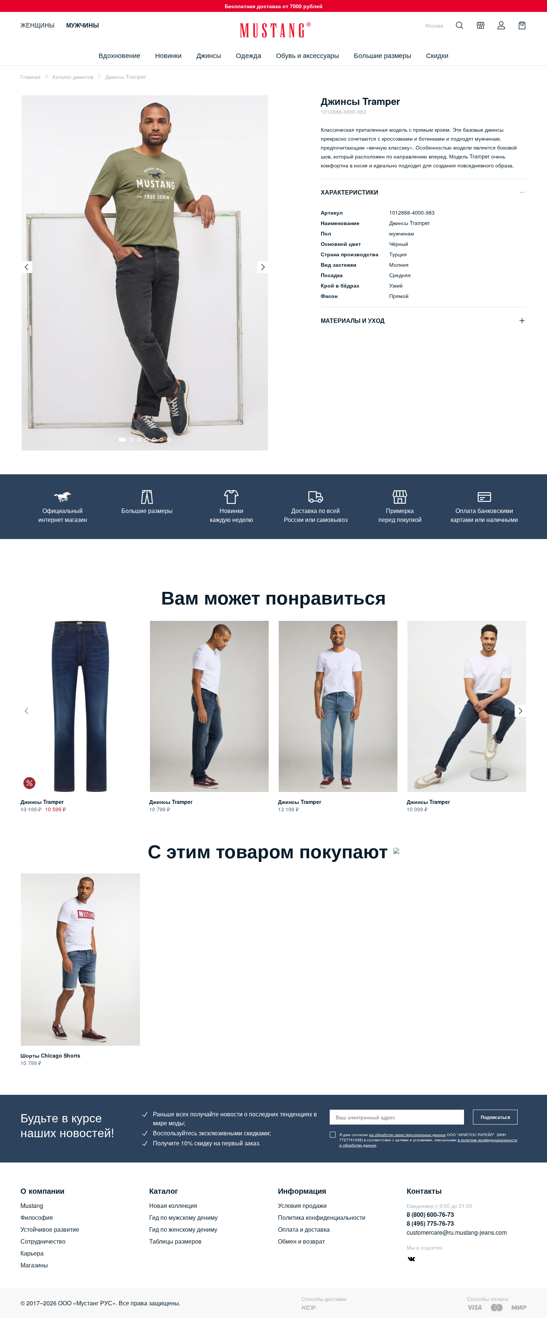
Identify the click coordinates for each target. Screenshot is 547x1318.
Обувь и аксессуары (307, 55)
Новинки (168, 55)
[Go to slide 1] (122, 440)
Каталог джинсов (72, 76)
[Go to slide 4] (146, 440)
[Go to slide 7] (169, 440)
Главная (30, 76)
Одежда (248, 55)
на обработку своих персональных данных (407, 1134)
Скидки (437, 55)
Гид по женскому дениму (183, 1229)
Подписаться (495, 1117)
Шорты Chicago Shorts (50, 1055)
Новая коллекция (173, 1205)
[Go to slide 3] (139, 440)
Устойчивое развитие (49, 1229)
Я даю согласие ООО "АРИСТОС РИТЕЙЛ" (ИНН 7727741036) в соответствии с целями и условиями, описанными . (428, 1140)
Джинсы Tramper (42, 802)
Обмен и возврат (301, 1241)
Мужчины (82, 25)
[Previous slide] (26, 267)
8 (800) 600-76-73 (430, 1214)
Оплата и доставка (304, 1229)
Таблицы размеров (175, 1241)
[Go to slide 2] (132, 440)
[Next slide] (263, 267)
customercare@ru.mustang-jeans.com (457, 1232)
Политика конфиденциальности (321, 1217)
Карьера (32, 1253)
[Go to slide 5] (154, 440)
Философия (36, 1217)
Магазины (34, 1265)
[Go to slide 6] (161, 440)
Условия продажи (302, 1205)
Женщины (37, 25)
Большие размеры (382, 55)
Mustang (31, 1205)
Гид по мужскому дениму (183, 1217)
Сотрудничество (42, 1241)
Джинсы (208, 55)
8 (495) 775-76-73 (430, 1223)
